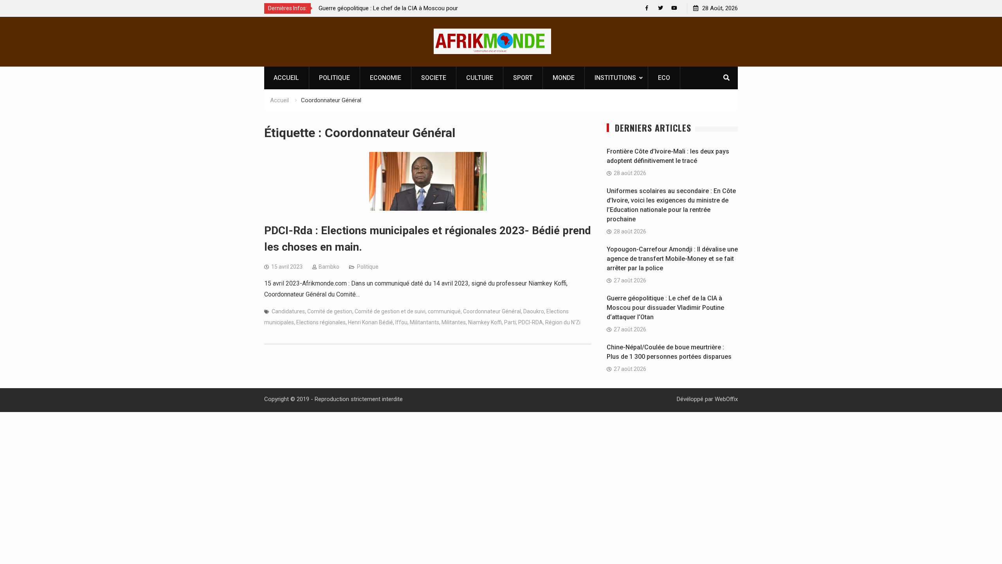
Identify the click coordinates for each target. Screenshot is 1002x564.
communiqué (444, 311)
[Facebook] (647, 8)
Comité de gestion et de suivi (390, 311)
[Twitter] (660, 8)
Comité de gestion (329, 311)
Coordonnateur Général (492, 311)
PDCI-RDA (530, 322)
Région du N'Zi (562, 322)
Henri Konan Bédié (370, 322)
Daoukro (533, 311)
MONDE (564, 77)
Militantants (424, 322)
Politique (367, 267)
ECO (664, 77)
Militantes (454, 322)
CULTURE (479, 77)
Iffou (401, 322)
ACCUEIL (286, 77)
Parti (510, 322)
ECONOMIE (385, 77)
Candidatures (288, 311)
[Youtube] (674, 8)
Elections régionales (321, 322)
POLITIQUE (334, 77)
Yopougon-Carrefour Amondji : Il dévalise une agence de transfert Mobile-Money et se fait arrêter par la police (672, 259)
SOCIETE (433, 77)
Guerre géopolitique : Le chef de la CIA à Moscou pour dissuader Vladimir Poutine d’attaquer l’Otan (665, 308)
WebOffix (726, 399)
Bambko (329, 267)
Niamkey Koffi (485, 322)
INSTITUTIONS (615, 77)
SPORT (523, 77)
